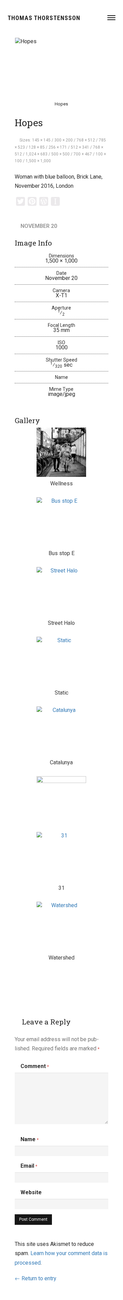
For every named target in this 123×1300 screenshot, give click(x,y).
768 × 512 (86, 140)
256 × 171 (58, 147)
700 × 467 (82, 154)
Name (29, 1139)
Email (28, 1166)
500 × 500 (60, 154)
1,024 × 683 (36, 154)
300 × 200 (63, 140)
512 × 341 (80, 147)
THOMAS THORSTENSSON (44, 17)
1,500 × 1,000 (38, 161)
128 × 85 (37, 147)
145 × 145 (41, 140)
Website (31, 1192)
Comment (34, 1066)
